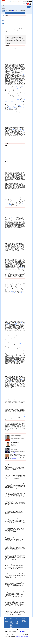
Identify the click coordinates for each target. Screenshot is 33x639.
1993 (10, 108)
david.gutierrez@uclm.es (15, 440)
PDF (28, 6)
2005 (23, 49)
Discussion (3, 20)
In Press (11, 621)
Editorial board (18, 620)
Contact (5, 620)
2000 (18, 99)
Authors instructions (23, 620)
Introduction (3, 16)
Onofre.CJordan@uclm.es (14, 458)
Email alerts (6, 621)
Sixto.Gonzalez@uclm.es (14, 452)
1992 (14, 84)
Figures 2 (20, 267)
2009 (16, 351)
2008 (20, 129)
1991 (8, 70)
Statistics (17, 623)
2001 (20, 91)
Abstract (3, 15)
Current (11, 620)
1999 (19, 102)
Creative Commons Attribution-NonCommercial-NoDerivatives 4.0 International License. (19, 637)
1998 (22, 71)
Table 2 (6, 210)
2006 (9, 198)
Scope (17, 622)
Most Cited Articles (11, 627)
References (3, 23)
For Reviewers (23, 621)
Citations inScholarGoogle (3, 10)
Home (5, 618)
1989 (12, 101)
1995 (21, 86)
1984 (9, 103)
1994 (23, 74)
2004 (17, 67)
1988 (15, 107)
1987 (6, 101)
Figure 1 (12, 217)
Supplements (12, 623)
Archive (11, 622)
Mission (17, 621)
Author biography (3, 21)
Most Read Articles (11, 625)
